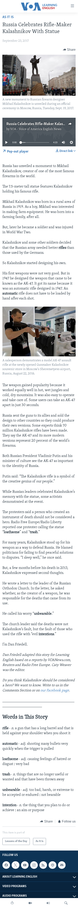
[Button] (69, 49)
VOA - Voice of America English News (35, 129)
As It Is (8, 17)
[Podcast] (52, 865)
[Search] (66, 903)
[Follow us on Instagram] (34, 865)
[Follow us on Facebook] (6, 865)
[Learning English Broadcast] (48, 903)
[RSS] (43, 865)
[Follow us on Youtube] (25, 865)
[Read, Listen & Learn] (12, 903)
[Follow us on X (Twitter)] (15, 865)
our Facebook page (54, 690)
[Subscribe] (62, 865)
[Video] (30, 903)
